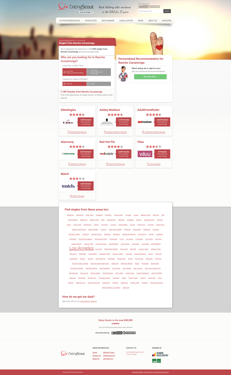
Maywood (124, 249)
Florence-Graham (156, 283)
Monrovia (73, 254)
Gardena (107, 234)
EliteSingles (68, 110)
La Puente (149, 239)
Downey (104, 229)
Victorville (151, 278)
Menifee (133, 249)
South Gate (130, 273)
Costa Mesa (123, 225)
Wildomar (124, 283)
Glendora (116, 234)
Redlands (114, 263)
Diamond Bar (93, 229)
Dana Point (160, 225)
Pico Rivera (139, 259)
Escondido (137, 229)
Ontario (82, 259)
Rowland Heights (77, 268)
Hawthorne (142, 234)
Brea (103, 220)
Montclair (82, 254)
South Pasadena (143, 273)
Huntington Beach (85, 239)
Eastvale (126, 288)
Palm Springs (100, 259)
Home (61, 40)
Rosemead (155, 263)
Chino (69, 225)
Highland (72, 239)
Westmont (106, 283)
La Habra (129, 239)
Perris (130, 259)
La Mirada (139, 239)
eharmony (67, 142)
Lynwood (98, 249)
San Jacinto (138, 268)
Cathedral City (149, 220)
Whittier (115, 283)
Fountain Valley (74, 234)
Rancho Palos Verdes (80, 263)
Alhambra (79, 215)
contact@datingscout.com (135, 352)
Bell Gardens (73, 220)
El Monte (127, 229)
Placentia (149, 259)
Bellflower (83, 220)
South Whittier (156, 273)
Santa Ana (84, 273)
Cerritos (160, 220)
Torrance (116, 278)
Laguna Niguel (101, 244)
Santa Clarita (95, 273)
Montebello (93, 254)
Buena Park (111, 220)
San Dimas (116, 268)
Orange (90, 259)
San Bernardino (91, 268)
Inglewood (113, 239)
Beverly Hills (94, 220)
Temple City (92, 278)
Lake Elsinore (113, 244)
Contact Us (97, 356)
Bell (163, 215)
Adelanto (70, 215)
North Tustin (133, 278)
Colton (96, 225)
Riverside (145, 263)
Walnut (70, 283)
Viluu (140, 142)
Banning (156, 215)
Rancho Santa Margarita (100, 263)
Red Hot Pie (107, 142)
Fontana (156, 229)
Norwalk (158, 254)
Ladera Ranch (76, 244)
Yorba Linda (134, 283)
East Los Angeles (115, 229)
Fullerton (85, 234)
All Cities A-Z (108, 359)
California (67, 40)
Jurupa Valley (143, 249)
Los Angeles (81, 248)
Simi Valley (119, 273)
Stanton (73, 278)
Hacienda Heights (128, 234)
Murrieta (129, 254)
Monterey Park (104, 254)
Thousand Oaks (104, 278)
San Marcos (73, 273)
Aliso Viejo (89, 215)
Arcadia (128, 215)
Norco (150, 254)
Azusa (136, 215)
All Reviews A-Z (109, 356)
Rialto (137, 263)
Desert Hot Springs (79, 229)
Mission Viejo (156, 249)
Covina (132, 225)
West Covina (80, 283)
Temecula (81, 278)
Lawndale (145, 244)
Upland (143, 278)
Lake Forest (125, 244)
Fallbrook (146, 229)
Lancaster (135, 244)
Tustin (124, 278)
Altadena (99, 215)
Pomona (158, 259)
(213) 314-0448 (131, 354)
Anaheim (108, 215)
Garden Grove (96, 234)
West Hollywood (94, 283)
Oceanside (73, 259)
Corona (113, 225)
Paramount (121, 259)
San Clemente (105, 268)
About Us (96, 359)
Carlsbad (130, 220)
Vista (159, 278)
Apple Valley (118, 215)
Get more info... (150, 77)
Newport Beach (140, 254)
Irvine (122, 239)
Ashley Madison (109, 110)
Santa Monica (108, 273)
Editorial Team (108, 352)
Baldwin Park (146, 215)
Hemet (151, 234)
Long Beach (156, 244)
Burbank (121, 220)
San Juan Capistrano (153, 268)
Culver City (141, 225)
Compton (104, 225)
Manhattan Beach (111, 249)
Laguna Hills (88, 244)
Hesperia (159, 234)
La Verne (158, 239)
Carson (138, 220)
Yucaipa (145, 283)
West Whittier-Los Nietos (111, 288)
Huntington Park (101, 239)
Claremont (87, 225)
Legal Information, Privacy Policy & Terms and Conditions (150, 372)
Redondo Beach (127, 263)
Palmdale (111, 259)
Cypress (151, 225)
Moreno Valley (118, 254)
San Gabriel (127, 268)
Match (65, 174)
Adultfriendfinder (148, 110)
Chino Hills (77, 225)
